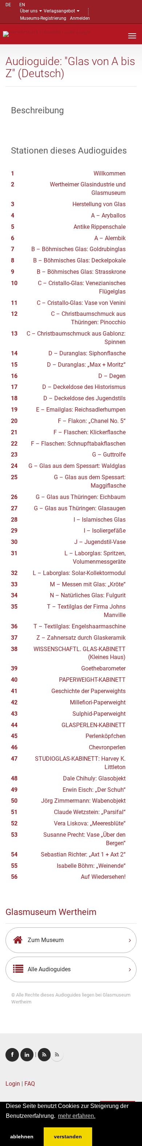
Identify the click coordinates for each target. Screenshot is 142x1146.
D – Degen (112, 375)
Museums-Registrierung (43, 18)
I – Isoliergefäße (105, 530)
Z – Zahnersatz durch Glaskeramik (81, 637)
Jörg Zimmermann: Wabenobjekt (83, 800)
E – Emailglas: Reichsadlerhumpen (81, 409)
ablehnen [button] (21, 1136)
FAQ (29, 1083)
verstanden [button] (68, 1136)
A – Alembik (110, 238)
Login (12, 1083)
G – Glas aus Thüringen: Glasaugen (80, 508)
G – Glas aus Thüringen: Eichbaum (81, 496)
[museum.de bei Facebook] (12, 1055)
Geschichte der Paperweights (88, 691)
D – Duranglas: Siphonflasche (87, 353)
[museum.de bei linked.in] (26, 1054)
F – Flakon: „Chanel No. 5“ (92, 420)
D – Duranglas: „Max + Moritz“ (86, 364)
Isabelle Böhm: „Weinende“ (91, 865)
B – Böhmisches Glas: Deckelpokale (79, 260)
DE (8, 4)
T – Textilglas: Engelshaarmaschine (79, 626)
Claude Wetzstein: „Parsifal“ (90, 812)
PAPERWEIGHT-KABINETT (92, 679)
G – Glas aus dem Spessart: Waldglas (77, 465)
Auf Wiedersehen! (103, 876)
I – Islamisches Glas (100, 519)
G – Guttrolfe (109, 454)
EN (22, 4)
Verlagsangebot (59, 11)
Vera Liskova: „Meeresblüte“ (90, 823)
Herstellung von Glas (99, 204)
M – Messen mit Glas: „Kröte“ (88, 584)
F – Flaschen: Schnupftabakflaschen (78, 443)
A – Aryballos (108, 215)
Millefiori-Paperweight (98, 702)
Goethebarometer (103, 668)
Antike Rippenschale (100, 226)
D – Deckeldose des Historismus (84, 386)
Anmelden (80, 18)
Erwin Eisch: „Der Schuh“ (94, 789)
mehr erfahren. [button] (76, 1116)
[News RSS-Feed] (57, 1054)
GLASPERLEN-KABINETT (94, 725)
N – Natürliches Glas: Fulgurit (88, 595)
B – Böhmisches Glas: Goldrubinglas (78, 249)
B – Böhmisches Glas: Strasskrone (81, 271)
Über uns (29, 11)
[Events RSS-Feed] (44, 1054)
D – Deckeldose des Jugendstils (84, 398)
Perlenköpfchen (106, 736)
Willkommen (110, 173)
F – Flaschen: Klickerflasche (90, 432)
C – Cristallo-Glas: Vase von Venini (81, 302)
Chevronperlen (107, 747)
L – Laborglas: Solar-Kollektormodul (79, 573)
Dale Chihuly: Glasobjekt (94, 778)
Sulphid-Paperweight (99, 713)
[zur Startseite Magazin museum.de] (47, 33)
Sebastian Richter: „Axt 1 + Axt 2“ (83, 854)
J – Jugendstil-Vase (100, 541)
